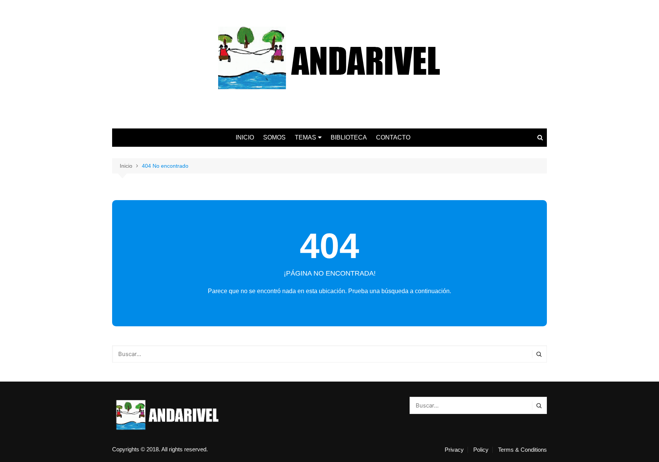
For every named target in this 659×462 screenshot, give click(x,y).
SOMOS (274, 137)
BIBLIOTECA (349, 137)
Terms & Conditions (522, 450)
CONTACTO (393, 137)
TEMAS (305, 137)
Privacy (454, 450)
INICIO (245, 137)
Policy (481, 450)
